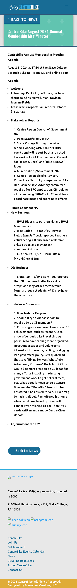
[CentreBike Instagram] (42, 520)
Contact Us (15, 569)
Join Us (12, 542)
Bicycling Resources (21, 560)
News (11, 556)
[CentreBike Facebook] (19, 520)
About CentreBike (20, 565)
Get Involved (16, 547)
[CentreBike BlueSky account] (17, 525)
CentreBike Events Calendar (26, 551)
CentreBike (15, 538)
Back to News (24, 19)
